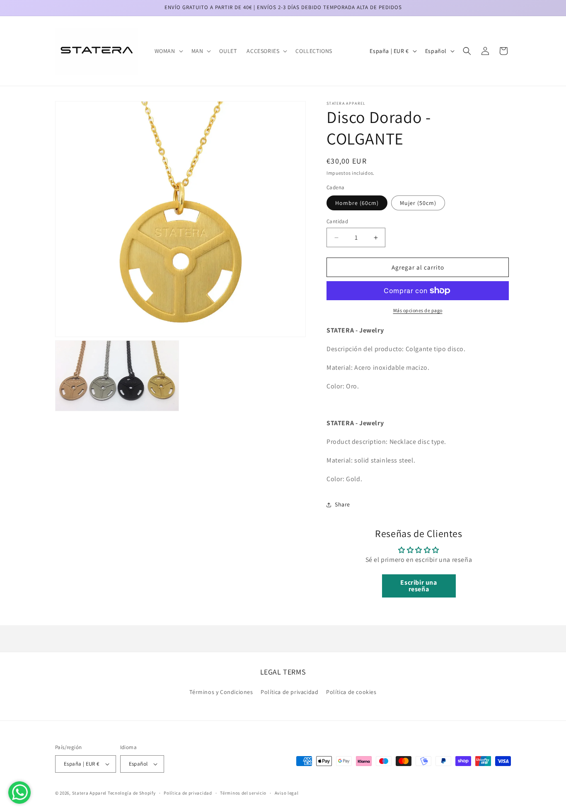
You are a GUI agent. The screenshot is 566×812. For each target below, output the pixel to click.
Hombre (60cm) (357, 203)
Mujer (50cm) (418, 203)
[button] (168, 51)
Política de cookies (351, 692)
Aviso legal (287, 793)
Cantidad (337, 221)
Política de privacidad (289, 692)
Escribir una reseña (418, 585)
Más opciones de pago (418, 310)
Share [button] (342, 504)
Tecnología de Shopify (132, 793)
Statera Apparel (89, 793)
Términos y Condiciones (221, 692)
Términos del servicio (243, 793)
